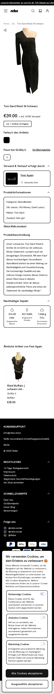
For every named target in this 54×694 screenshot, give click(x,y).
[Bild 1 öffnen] (27, 61)
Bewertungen (11, 510)
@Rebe (12, 535)
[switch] (43, 593)
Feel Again (27, 175)
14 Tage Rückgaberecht (16, 468)
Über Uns (8, 499)
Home (6, 23)
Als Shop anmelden (14, 482)
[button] (5, 30)
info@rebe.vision (12, 432)
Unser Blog (9, 507)
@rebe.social (15, 528)
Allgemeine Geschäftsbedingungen (22, 479)
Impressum (9, 471)
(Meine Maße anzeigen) (15, 226)
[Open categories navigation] (6, 11)
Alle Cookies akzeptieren (27, 673)
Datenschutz (10, 475)
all (13, 23)
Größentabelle (41, 150)
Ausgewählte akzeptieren (27, 684)
